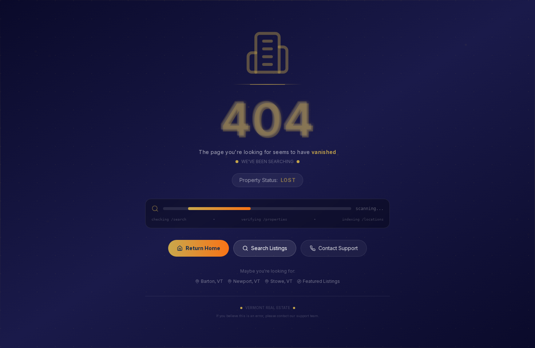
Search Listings (269, 248)
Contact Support (338, 248)
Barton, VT (212, 281)
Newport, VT (246, 281)
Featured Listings (321, 281)
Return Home (203, 248)
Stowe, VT (281, 281)
